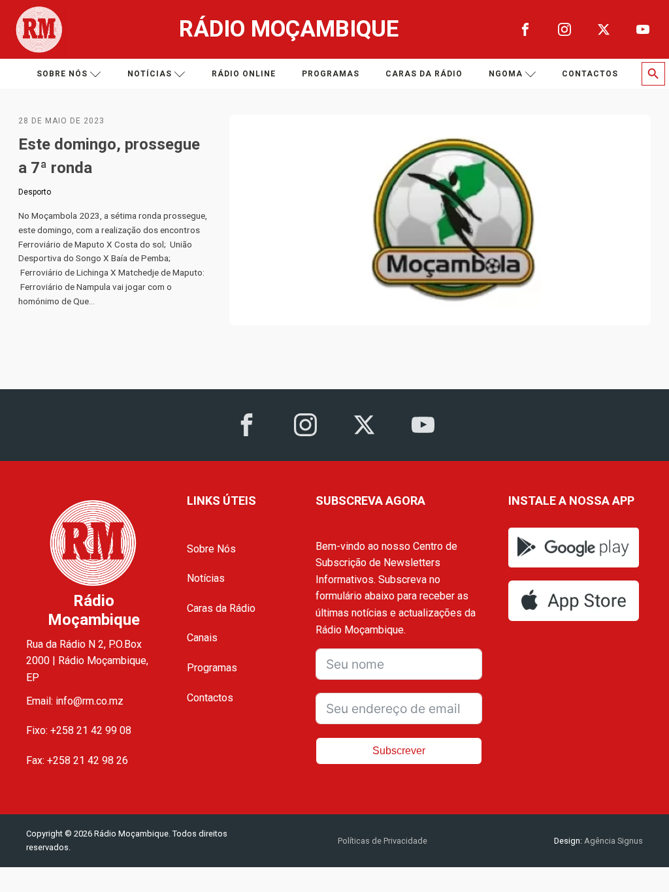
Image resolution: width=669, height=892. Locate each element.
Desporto (34, 192)
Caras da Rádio (424, 73)
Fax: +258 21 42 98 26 (77, 760)
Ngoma (506, 73)
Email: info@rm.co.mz (74, 701)
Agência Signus (612, 841)
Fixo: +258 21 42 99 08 (78, 730)
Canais (202, 637)
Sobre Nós (211, 549)
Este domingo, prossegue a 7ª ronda (109, 156)
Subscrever (398, 750)
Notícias (149, 73)
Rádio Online (244, 73)
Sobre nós (62, 73)
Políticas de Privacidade (382, 841)
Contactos (590, 73)
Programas (330, 73)
